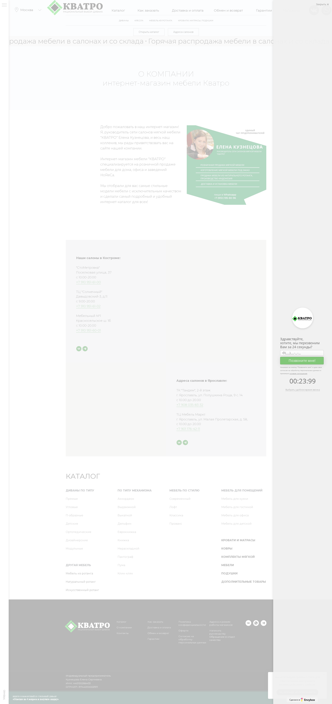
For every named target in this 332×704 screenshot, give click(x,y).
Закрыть (321, 4)
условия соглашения (298, 373)
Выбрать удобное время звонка (302, 389)
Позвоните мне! (302, 360)
